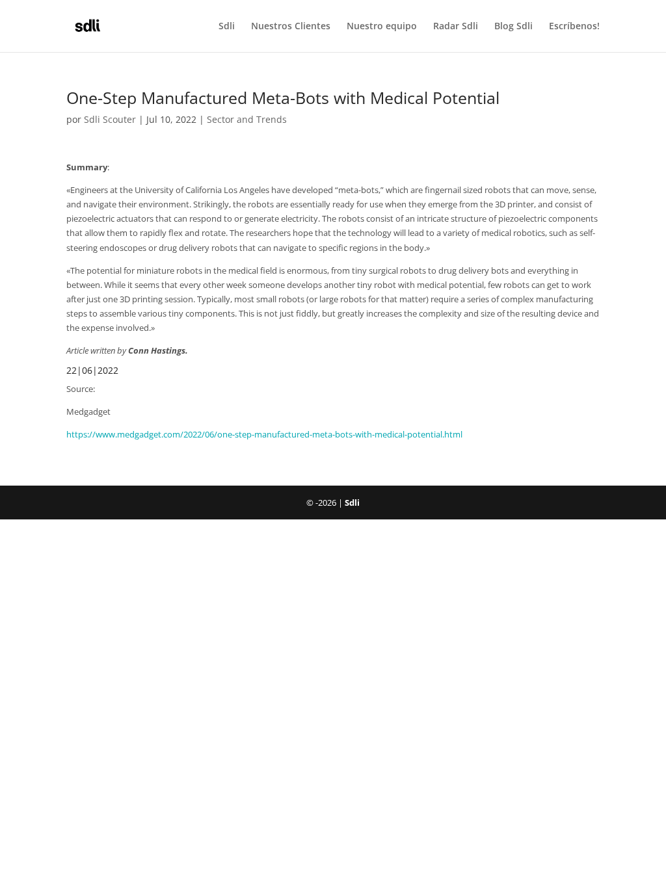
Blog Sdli (513, 26)
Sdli (227, 26)
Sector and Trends (247, 119)
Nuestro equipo (382, 26)
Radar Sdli (455, 26)
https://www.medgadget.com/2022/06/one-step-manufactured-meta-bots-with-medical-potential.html (264, 434)
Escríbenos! (574, 26)
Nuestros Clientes (290, 26)
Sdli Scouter (110, 119)
